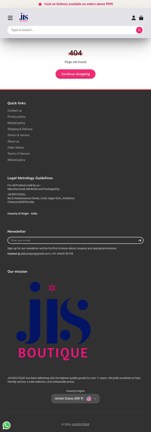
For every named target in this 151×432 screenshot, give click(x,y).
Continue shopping (75, 74)
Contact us (14, 110)
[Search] (139, 30)
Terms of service (18, 135)
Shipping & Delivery (19, 129)
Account (133, 18)
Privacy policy (16, 116)
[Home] (23, 17)
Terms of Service (18, 153)
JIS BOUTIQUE (80, 424)
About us (13, 141)
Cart (141, 18)
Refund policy (16, 123)
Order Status (15, 147)
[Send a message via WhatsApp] (6, 425)
